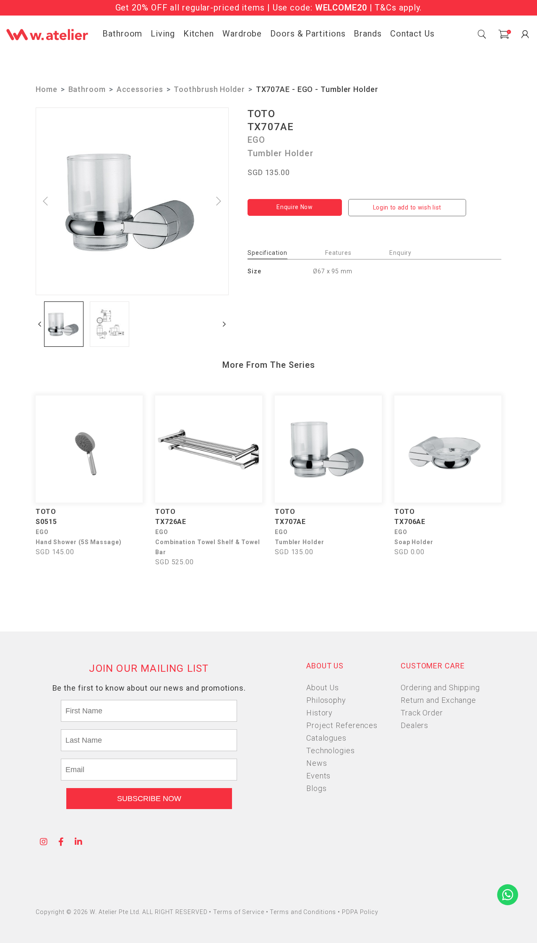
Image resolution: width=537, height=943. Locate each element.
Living (163, 34)
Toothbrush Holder (209, 89)
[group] (63, 324)
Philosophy (326, 700)
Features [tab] (338, 252)
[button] (40, 324)
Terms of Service (239, 912)
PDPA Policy (360, 912)
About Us (322, 687)
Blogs (316, 788)
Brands (367, 34)
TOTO (261, 114)
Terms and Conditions (304, 912)
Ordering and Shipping (440, 687)
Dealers (414, 725)
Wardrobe (242, 34)
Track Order (422, 712)
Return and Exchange (438, 700)
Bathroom (122, 34)
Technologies (330, 750)
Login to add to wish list (407, 207)
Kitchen (198, 34)
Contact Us (412, 34)
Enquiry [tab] (400, 252)
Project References (342, 725)
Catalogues (326, 737)
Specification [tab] (267, 252)
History (319, 712)
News (316, 763)
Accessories (140, 89)
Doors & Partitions (307, 34)
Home (46, 89)
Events (318, 775)
